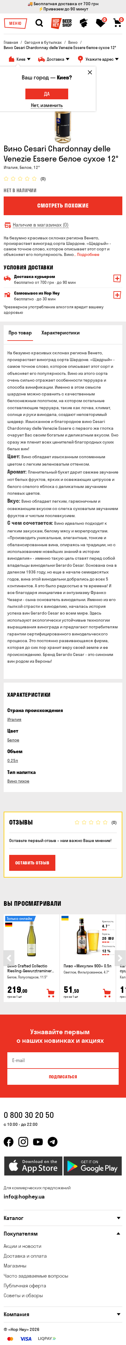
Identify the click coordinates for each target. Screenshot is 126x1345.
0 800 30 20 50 (29, 1115)
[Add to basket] (51, 993)
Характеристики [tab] (61, 333)
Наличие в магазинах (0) (41, 225)
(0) (43, 178)
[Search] (39, 23)
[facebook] (8, 1142)
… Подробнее (86, 254)
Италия (14, 719)
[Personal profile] (84, 23)
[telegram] (52, 1142)
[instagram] (23, 1142)
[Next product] (120, 958)
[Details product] (31, 937)
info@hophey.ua (24, 1196)
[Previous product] (8, 958)
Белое (13, 740)
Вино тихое (18, 781)
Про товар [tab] (20, 333)
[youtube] (38, 1142)
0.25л (12, 760)
